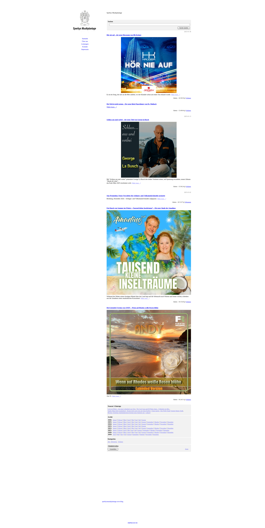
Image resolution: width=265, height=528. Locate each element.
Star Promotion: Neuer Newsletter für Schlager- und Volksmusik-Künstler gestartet (136, 196)
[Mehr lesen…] (175, 94)
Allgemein (188, 202)
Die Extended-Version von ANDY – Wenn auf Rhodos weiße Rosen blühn (132, 308)
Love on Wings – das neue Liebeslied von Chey (122, 409)
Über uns (85, 41)
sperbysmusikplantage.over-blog (112, 501)
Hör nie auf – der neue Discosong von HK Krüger (124, 35)
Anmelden (113, 449)
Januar (115, 420)
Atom (186, 449)
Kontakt (85, 47)
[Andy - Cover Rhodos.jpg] (149, 352)
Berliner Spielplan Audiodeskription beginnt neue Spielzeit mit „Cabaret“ (129, 413)
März (124, 420)
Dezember (170, 422)
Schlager (188, 98)
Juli (140, 420)
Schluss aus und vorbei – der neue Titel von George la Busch (128, 120)
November (163, 422)
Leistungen (85, 44)
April (129, 420)
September (150, 422)
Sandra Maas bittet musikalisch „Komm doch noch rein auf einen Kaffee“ (129, 411)
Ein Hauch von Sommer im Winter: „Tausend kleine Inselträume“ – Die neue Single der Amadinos (141, 208)
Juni (136, 420)
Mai (133, 420)
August (144, 420)
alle (109, 442)
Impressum (85, 49)
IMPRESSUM (132, 523)
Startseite (85, 38)
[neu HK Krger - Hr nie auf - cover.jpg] (149, 65)
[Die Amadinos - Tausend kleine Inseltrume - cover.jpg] (149, 252)
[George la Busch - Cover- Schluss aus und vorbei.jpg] (149, 150)
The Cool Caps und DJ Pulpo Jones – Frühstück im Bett (153, 409)
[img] (84, 21)
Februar (120, 420)
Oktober (156, 422)
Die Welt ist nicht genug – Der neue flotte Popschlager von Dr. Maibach (132, 104)
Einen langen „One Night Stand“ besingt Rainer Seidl (167, 411)
